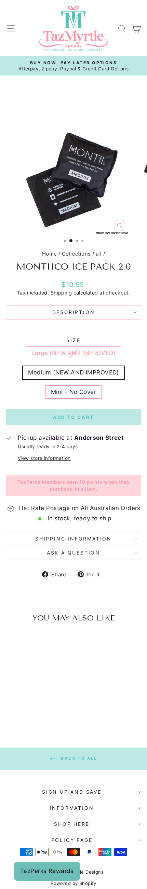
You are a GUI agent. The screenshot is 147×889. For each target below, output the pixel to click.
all (99, 253)
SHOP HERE (71, 824)
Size (73, 340)
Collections (76, 253)
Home (49, 253)
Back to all (78, 758)
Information (72, 808)
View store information (44, 458)
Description (73, 312)
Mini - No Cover (73, 391)
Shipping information (73, 539)
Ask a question (73, 553)
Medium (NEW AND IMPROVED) (73, 372)
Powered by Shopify (73, 883)
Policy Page (72, 840)
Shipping (61, 293)
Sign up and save (72, 792)
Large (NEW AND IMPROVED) (73, 353)
